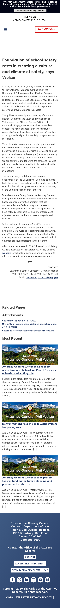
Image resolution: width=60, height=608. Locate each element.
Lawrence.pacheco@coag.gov (42, 277)
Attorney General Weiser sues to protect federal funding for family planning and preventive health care (27, 481)
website (7, 253)
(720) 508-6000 (30, 540)
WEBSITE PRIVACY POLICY (34, 597)
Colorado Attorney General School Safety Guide (28, 330)
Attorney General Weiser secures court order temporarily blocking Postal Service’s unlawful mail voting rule (29, 370)
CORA (10, 597)
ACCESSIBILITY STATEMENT (30, 563)
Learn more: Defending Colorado (30, 10)
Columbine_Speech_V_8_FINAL (19, 320)
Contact (30, 557)
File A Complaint (47, 28)
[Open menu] (5, 29)
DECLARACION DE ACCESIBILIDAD (30, 570)
